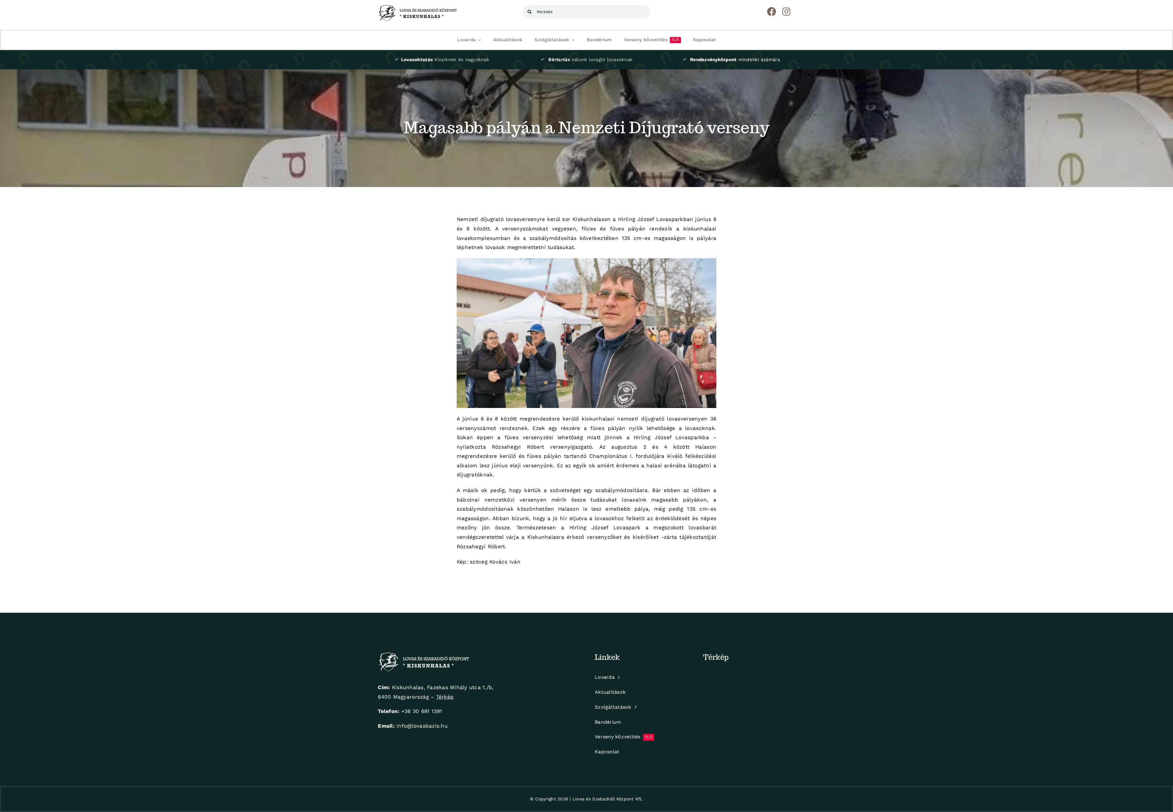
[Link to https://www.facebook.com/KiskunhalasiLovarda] (771, 11)
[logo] (417, 7)
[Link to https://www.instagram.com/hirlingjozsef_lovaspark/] (786, 11)
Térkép (445, 697)
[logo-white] (424, 655)
